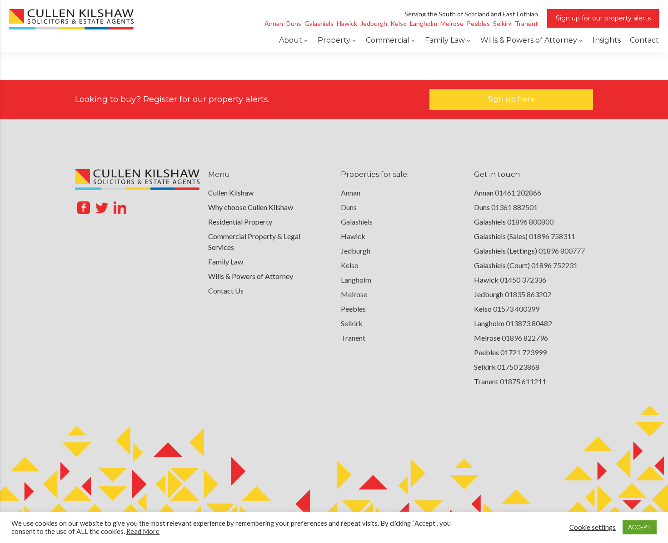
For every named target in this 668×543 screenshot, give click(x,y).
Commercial (387, 40)
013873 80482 (529, 323)
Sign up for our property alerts (603, 18)
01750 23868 (518, 366)
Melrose (354, 294)
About (290, 40)
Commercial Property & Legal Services (254, 241)
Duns (349, 207)
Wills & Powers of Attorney (528, 40)
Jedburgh (355, 250)
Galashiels (357, 221)
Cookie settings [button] (592, 527)
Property (334, 40)
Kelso (350, 265)
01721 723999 (523, 352)
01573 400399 (516, 308)
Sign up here (511, 99)
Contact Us (226, 290)
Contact (644, 40)
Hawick (353, 236)
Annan (350, 192)
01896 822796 (525, 337)
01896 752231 (554, 265)
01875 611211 (523, 381)
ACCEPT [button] (639, 527)
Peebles (353, 308)
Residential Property (240, 221)
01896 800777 (561, 250)
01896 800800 (530, 221)
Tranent (353, 337)
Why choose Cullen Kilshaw (250, 207)
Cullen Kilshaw (231, 192)
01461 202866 (518, 192)
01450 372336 (523, 279)
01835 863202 (528, 294)
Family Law (445, 40)
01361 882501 (514, 207)
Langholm (356, 279)
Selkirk (352, 323)
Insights (607, 40)
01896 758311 (552, 236)
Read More (143, 531)
